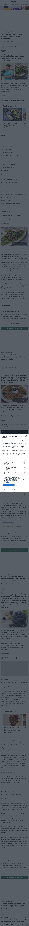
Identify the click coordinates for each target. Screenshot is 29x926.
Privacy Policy (22, 489)
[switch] (24, 463)
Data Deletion (7, 489)
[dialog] (14, 463)
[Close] (26, 436)
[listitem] (14, 460)
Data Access (14, 489)
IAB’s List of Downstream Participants (16, 456)
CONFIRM (8, 484)
